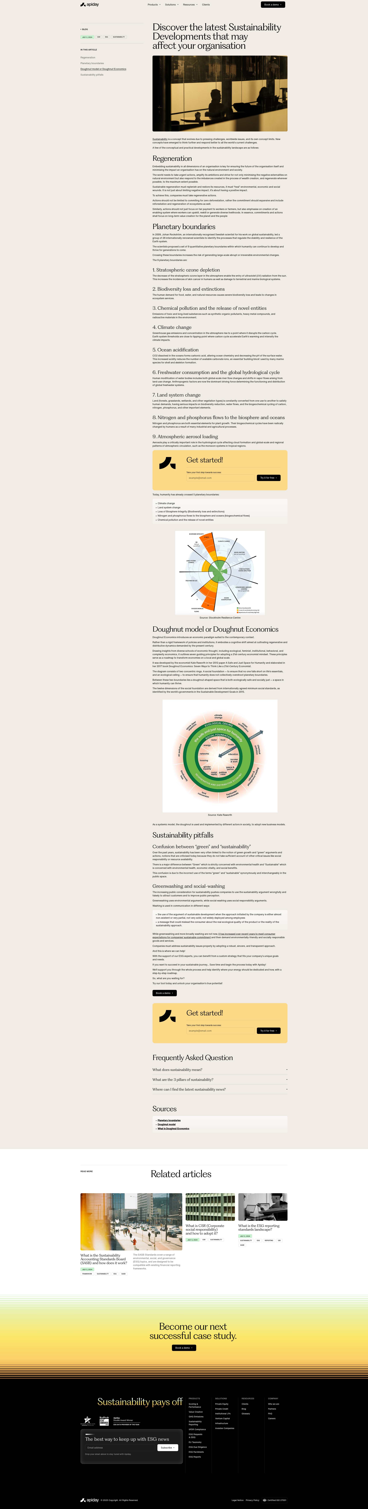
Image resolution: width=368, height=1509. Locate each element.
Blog (85, 29)
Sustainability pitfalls (91, 74)
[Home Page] (89, 4)
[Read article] (131, 1221)
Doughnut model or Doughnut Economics (103, 69)
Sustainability (160, 139)
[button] (154, 4)
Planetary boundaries (92, 63)
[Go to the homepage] (89, 1500)
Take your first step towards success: (203, 472)
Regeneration (87, 57)
